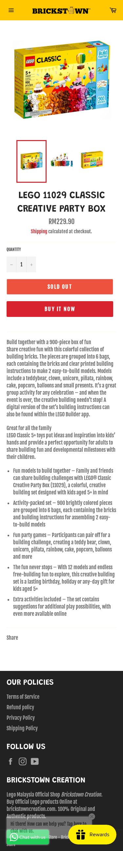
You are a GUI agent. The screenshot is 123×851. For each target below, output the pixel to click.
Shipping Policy (22, 728)
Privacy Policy (21, 718)
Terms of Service (23, 697)
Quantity (14, 249)
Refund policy (20, 707)
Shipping (39, 231)
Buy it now (60, 309)
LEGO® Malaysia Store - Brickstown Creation (57, 837)
